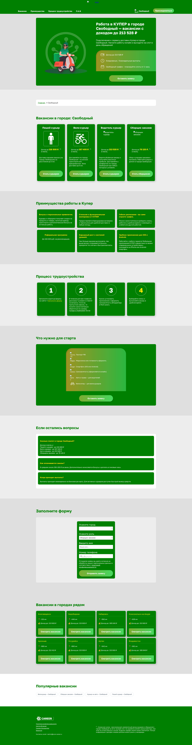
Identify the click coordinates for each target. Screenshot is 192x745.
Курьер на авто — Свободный (97, 694)
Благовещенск (44, 614)
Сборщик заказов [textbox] (87, 538)
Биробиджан (74, 614)
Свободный (144, 11)
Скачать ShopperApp (42, 728)
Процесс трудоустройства (60, 11)
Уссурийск (73, 641)
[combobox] (96, 529)
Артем (101, 641)
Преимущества (37, 11)
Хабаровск (103, 614)
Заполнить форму (55, 301)
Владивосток (134, 641)
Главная (42, 103)
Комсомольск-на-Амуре (139, 614)
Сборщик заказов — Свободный (71, 694)
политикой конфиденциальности (89, 566)
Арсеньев (42, 641)
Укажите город (87, 524)
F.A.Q (78, 11)
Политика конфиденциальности (46, 724)
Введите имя (86, 543)
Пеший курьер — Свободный (122, 694)
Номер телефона (88, 552)
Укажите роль (86, 534)
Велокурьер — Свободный (47, 694)
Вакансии (22, 11)
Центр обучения (41, 726)
